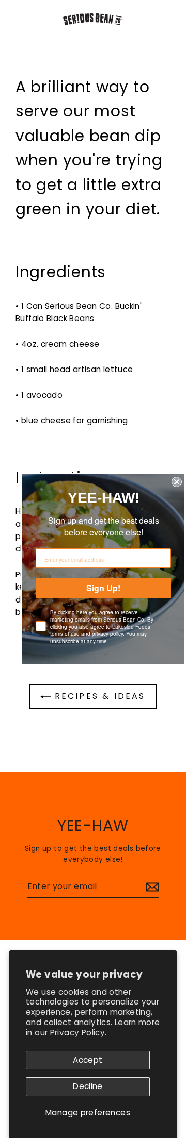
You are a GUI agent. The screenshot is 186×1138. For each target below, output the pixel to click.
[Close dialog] (177, 482)
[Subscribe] (151, 887)
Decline (88, 1086)
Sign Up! (103, 588)
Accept (87, 1060)
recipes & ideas (98, 696)
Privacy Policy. (78, 1032)
